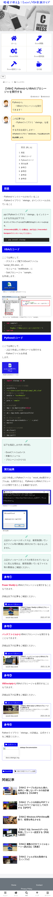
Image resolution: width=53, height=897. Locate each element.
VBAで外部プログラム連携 (26, 771)
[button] (47, 537)
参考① (23, 167)
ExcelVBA (8, 771)
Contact (39, 885)
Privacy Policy (26, 889)
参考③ (23, 175)
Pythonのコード (27, 160)
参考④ (23, 179)
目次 (23, 147)
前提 (23, 153)
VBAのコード (26, 156)
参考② (23, 171)
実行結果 (24, 164)
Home (13, 885)
